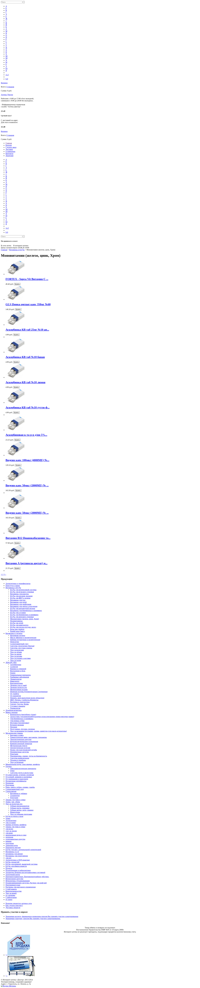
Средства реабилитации (19, 758)
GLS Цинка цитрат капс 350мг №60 (28, 304)
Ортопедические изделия (20, 748)
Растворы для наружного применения (21, 887)
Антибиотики (15, 665)
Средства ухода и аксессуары (21, 773)
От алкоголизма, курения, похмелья (20, 775)
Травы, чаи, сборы (13, 802)
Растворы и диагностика (20, 702)
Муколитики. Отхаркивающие (18, 881)
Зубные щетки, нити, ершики (21, 810)
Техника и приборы (18, 760)
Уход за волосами (17, 650)
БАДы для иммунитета (19, 625)
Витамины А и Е (12, 852)
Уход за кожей (11, 893)
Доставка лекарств (13, 908)
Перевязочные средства (19, 752)
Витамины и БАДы (17, 250)
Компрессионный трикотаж (21, 744)
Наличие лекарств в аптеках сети (19, 903)
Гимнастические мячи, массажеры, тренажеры (28, 737)
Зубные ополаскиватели (19, 806)
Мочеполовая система (19, 690)
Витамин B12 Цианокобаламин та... (28, 537)
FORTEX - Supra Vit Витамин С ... (27, 279)
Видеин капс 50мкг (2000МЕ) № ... (27, 485)
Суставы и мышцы (17, 706)
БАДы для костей (12, 862)
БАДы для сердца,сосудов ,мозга (23, 627)
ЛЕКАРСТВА (11, 662)
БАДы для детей (16, 623)
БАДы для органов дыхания (21, 596)
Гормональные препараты (20, 675)
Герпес (13, 673)
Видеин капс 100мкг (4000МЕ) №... (27, 460)
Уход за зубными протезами (21, 814)
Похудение (10, 785)
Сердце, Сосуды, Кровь (19, 704)
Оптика (9, 766)
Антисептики (11, 820)
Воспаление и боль (17, 671)
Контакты (9, 154)
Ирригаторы (15, 812)
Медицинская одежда (18, 746)
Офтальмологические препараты (23, 768)
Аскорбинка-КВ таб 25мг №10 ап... (27, 329)
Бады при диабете (17, 629)
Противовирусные (13, 885)
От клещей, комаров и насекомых (19, 777)
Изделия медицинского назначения (24, 741)
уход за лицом (11, 831)
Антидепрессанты (13, 875)
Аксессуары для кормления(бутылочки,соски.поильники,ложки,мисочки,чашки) (42, 717)
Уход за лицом (15, 654)
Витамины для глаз (17, 600)
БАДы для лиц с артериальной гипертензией (23, 850)
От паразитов (15, 696)
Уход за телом (15, 660)
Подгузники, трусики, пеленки (22, 729)
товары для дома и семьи (15, 827)
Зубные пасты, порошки (19, 808)
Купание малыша (17, 725)
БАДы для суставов (18, 613)
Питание (13, 727)
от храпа (9, 899)
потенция (9, 837)
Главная (9, 143)
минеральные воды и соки (16, 835)
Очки (12, 771)
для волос (9, 829)
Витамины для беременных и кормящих (26, 611)
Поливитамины (16, 621)
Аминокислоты (12, 845)
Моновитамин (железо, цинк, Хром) (24, 619)
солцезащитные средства (15, 839)
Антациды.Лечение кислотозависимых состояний (25, 872)
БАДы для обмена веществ (16, 866)
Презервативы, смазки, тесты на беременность (28, 756)
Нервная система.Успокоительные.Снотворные (29, 692)
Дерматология (15, 679)
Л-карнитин (15, 796)
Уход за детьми (16, 652)
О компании (10, 151)
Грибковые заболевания (19, 677)
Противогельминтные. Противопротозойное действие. (27, 877)
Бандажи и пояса (16, 735)
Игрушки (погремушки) (19, 723)
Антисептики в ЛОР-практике (18, 860)
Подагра (9, 868)
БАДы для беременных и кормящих (24, 615)
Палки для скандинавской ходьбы (23, 750)
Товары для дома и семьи (15, 800)
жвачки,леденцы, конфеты (16, 825)
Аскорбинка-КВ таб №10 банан (25, 356)
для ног (8, 858)
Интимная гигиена (17, 635)
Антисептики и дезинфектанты (18, 583)
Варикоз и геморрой (18, 669)
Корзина (4, 83)
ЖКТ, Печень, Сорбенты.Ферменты (24, 700)
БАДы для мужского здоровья (22, 592)
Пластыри (14, 754)
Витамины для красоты (19, 594)
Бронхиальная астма (14, 891)
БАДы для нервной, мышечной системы (22, 864)
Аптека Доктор (7, 95)
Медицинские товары (14, 733)
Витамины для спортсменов (17, 856)
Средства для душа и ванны (21, 648)
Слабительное (11, 897)
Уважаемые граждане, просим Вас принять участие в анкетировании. (33, 919)
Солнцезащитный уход (19, 644)
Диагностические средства (20, 739)
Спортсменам (11, 791)
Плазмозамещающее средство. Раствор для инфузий (26, 883)
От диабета (14, 694)
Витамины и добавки (18, 793)
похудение (10, 843)
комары (8, 841)
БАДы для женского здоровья (22, 617)
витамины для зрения (14, 854)
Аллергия (14, 667)
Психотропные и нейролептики (18, 870)
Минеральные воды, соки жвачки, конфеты (23, 764)
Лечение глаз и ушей (18, 685)
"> (6, 955)
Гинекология (15, 708)
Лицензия (9, 156)
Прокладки (14, 642)
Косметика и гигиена (14, 633)
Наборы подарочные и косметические (25, 640)
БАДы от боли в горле (14, 816)
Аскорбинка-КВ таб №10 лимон (25, 382)
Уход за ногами (16, 656)
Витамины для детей (18, 602)
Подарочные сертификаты (16, 781)
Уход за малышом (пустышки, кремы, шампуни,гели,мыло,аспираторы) (38, 731)
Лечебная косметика (14, 710)
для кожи (9, 833)
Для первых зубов (17, 721)
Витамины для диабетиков (20, 604)
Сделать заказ (11, 147)
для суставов (11, 823)
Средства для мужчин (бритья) (22, 646)
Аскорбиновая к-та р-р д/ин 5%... (26, 434)
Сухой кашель (11, 889)
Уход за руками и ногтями (20, 658)
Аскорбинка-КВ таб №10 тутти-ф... (28, 407)
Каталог (9, 145)
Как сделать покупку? (14, 905)
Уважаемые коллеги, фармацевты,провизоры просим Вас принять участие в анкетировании (42, 916)
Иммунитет (14, 681)
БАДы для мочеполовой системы (23, 590)
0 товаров (10, 87)
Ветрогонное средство (14, 879)
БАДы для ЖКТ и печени (20, 598)
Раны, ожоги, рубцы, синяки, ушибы (20, 787)
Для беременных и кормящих (21, 719)
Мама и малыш (11, 712)
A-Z (7, 75)
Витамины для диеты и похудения (23, 606)
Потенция (9, 783)
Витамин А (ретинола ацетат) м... (26, 563)
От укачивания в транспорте (17, 779)
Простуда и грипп (13, 586)
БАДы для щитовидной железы (22, 608)
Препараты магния (13, 847)
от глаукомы (10, 895)
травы (8, 818)
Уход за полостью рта (14, 804)
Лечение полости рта (18, 687)
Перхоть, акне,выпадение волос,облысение (27, 698)
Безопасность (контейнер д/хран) (23, 714)
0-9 (7, 79)
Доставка (9, 149)
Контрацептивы (16, 683)
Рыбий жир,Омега (17, 631)
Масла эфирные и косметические (23, 638)
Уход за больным (16, 762)
